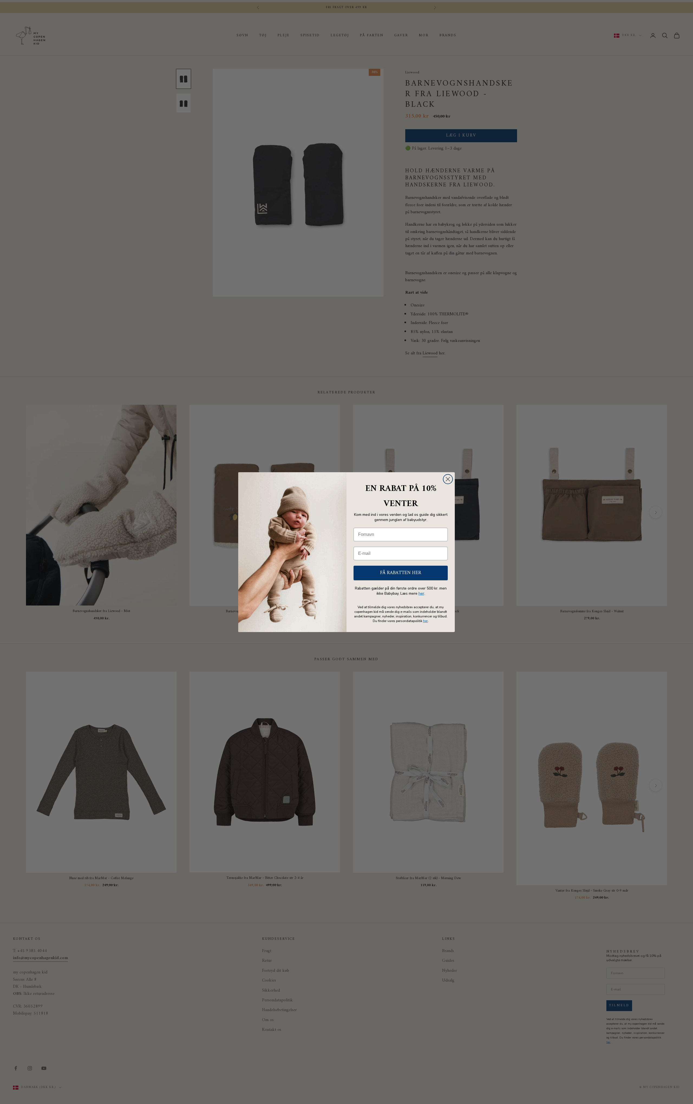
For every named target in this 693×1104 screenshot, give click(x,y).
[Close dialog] (448, 479)
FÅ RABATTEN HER (400, 573)
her (421, 593)
